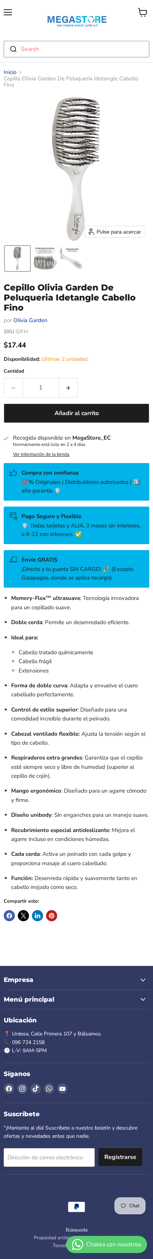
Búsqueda (77, 1230)
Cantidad (14, 371)
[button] (17, 258)
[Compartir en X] (23, 915)
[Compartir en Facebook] (9, 915)
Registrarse (120, 1157)
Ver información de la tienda (41, 454)
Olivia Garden (30, 320)
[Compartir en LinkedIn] (37, 915)
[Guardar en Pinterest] (51, 915)
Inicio (10, 72)
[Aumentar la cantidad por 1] (68, 387)
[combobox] (76, 49)
